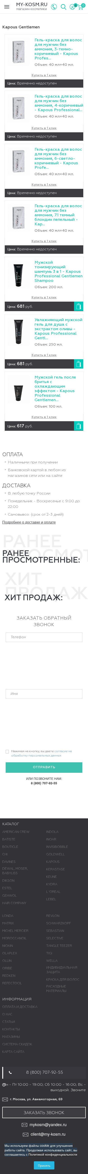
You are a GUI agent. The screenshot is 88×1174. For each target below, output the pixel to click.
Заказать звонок (44, 1113)
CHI (4, 854)
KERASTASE (55, 869)
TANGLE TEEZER (59, 946)
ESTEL (7, 888)
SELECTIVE (54, 938)
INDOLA (52, 832)
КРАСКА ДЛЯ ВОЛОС (62, 979)
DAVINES (9, 862)
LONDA (7, 916)
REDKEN (8, 975)
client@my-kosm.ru (48, 1134)
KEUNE (51, 877)
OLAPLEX (9, 953)
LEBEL (51, 899)
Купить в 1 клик (44, 75)
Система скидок (17, 1044)
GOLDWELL (55, 854)
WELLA (52, 960)
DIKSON (8, 880)
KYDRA (51, 884)
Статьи (8, 1022)
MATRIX (8, 923)
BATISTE (8, 839)
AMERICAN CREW (16, 832)
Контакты (11, 1029)
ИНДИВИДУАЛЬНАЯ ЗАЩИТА (61, 970)
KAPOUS (53, 862)
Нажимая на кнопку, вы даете (41, 753)
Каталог (10, 824)
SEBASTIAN (55, 931)
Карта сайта (13, 1051)
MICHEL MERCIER (15, 931)
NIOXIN (7, 946)
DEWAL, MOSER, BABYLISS (15, 871)
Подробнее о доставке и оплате (29, 522)
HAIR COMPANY (14, 903)
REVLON (52, 916)
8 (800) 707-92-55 (44, 783)
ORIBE (7, 968)
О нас (7, 1014)
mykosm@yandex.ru (48, 1124)
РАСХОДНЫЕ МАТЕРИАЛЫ (56, 989)
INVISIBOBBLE (57, 847)
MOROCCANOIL (14, 938)
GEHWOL (9, 895)
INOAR (51, 839)
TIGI (49, 953)
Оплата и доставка (19, 1007)
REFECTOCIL (12, 983)
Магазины (11, 1037)
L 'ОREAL (53, 891)
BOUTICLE (10, 847)
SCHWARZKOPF (58, 923)
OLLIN (7, 960)
